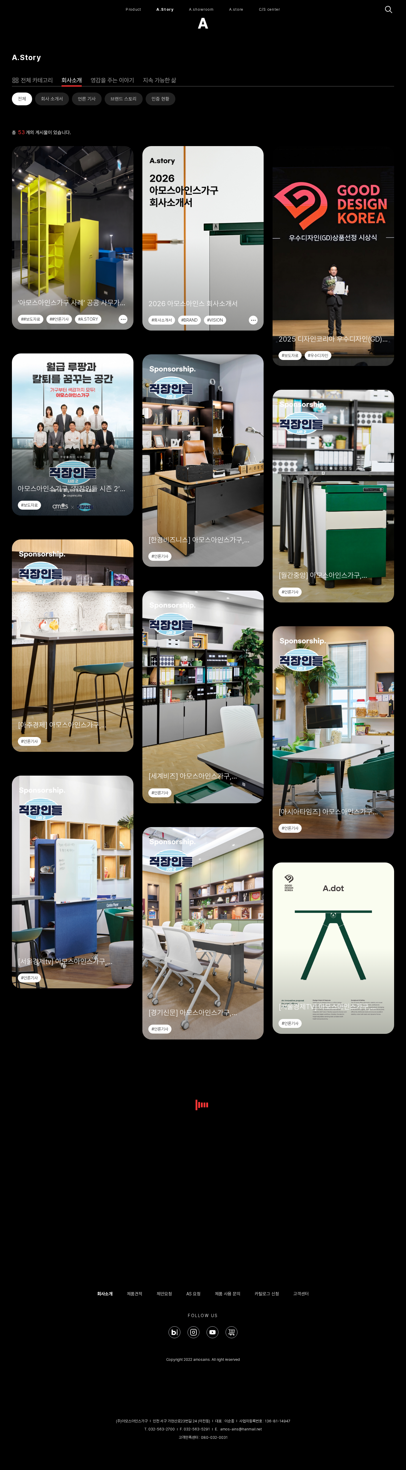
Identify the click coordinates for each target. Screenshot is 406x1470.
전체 (22, 99)
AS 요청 (193, 1294)
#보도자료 (290, 355)
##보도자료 (30, 319)
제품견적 (134, 1294)
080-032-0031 (214, 1437)
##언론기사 (59, 319)
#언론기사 (160, 556)
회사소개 (72, 80)
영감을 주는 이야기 (112, 80)
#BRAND (189, 320)
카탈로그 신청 (267, 1294)
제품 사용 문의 (227, 1294)
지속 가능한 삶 (159, 80)
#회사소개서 (162, 320)
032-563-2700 (161, 1429)
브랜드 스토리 (124, 99)
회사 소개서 (52, 99)
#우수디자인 (318, 355)
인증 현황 (160, 99)
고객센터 (301, 1294)
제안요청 (164, 1294)
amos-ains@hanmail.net (241, 1429)
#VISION (215, 320)
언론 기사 (87, 99)
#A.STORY (88, 319)
